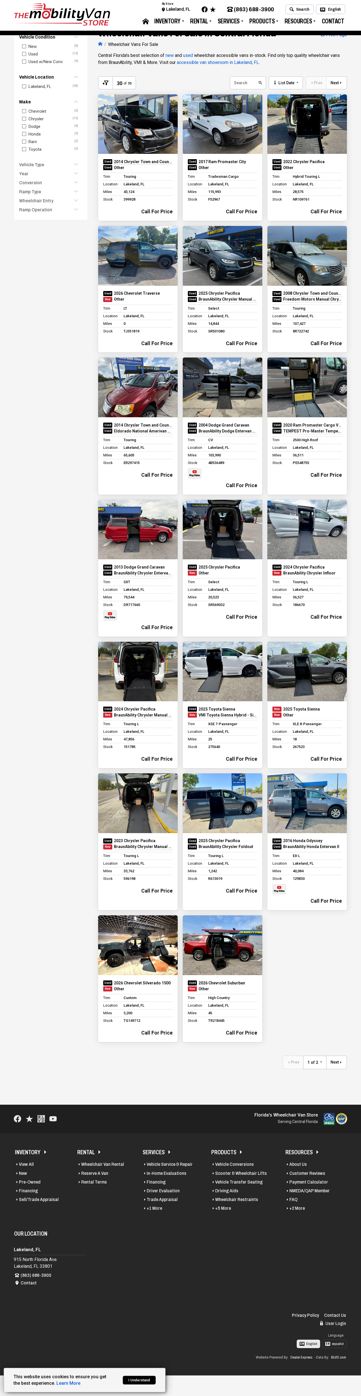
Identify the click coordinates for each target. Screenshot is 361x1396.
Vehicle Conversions (234, 1164)
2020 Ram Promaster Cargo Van (312, 425)
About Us (298, 1164)
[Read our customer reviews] (213, 9)
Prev (318, 83)
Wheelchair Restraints (236, 1199)
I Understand (139, 1380)
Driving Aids (226, 1190)
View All (26, 1164)
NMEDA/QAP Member (309, 1190)
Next (335, 83)
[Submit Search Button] (260, 82)
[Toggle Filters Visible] (105, 82)
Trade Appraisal (162, 1199)
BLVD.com (338, 1357)
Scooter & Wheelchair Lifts (241, 1173)
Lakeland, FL (178, 9)
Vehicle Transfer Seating (239, 1182)
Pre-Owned (30, 1182)
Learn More (68, 1383)
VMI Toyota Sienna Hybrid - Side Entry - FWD (228, 715)
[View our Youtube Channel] (53, 1118)
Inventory (167, 21)
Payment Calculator (308, 1182)
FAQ (293, 1199)
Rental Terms (94, 1182)
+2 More (297, 1208)
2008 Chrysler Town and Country (312, 293)
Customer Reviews (307, 1173)
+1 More (154, 1208)
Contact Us (335, 1315)
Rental (199, 21)
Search (302, 9)
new (170, 55)
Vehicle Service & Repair (170, 1164)
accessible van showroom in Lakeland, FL (218, 62)
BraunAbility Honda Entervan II (311, 846)
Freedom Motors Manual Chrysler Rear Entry (312, 299)
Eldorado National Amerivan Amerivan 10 (143, 431)
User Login (335, 1323)
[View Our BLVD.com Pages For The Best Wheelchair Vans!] (41, 1118)
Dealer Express (301, 1357)
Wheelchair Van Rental (102, 1164)
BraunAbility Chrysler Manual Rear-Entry (228, 299)
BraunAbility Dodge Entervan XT (228, 431)
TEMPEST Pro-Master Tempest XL (312, 431)
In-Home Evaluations (166, 1173)
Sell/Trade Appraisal (39, 1199)
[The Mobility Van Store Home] (100, 44)
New (23, 1173)
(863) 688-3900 (254, 9)
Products (262, 21)
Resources (298, 21)
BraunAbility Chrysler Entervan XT (143, 573)
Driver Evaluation (163, 1190)
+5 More (223, 1208)
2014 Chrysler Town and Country (143, 161)
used (188, 55)
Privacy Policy (305, 1315)
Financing (28, 1190)
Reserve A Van (94, 1173)
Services (229, 21)
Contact (333, 21)
